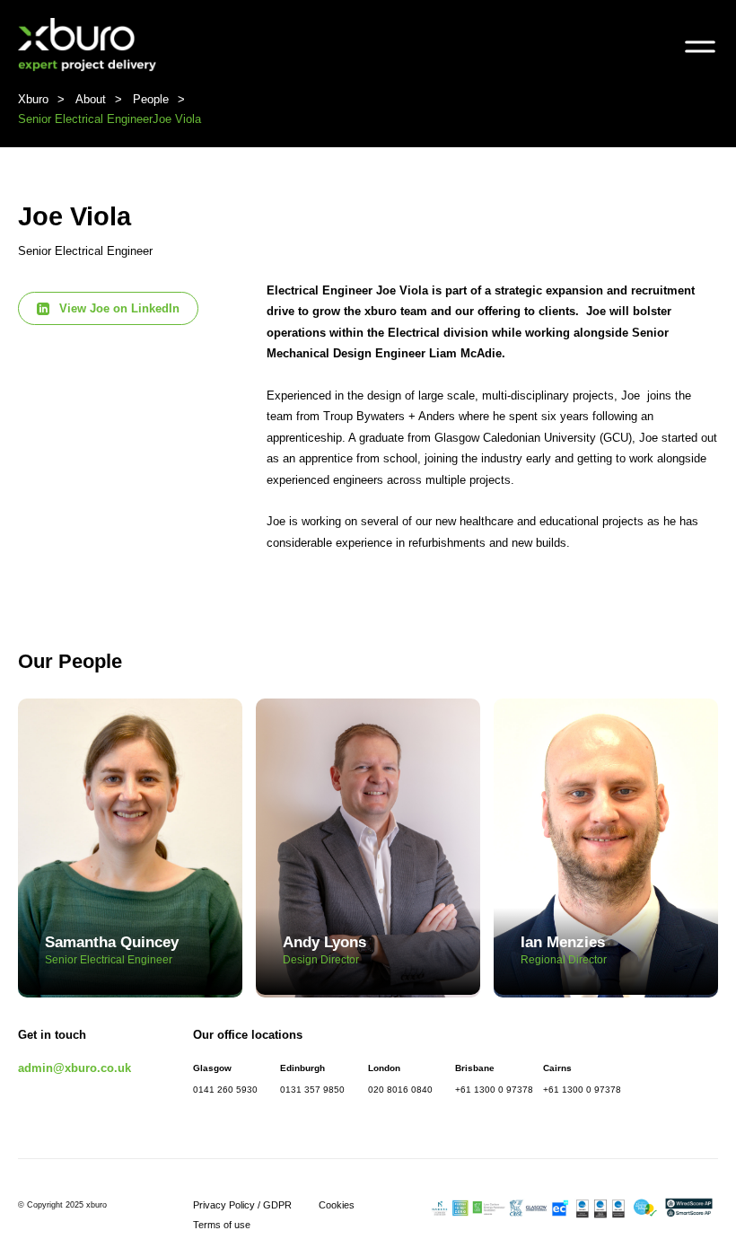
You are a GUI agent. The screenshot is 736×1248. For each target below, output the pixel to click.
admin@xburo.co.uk (74, 1068)
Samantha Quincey (112, 950)
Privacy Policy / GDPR (242, 1205)
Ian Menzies (564, 950)
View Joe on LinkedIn (119, 308)
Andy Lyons (324, 950)
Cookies (337, 1205)
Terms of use (221, 1224)
